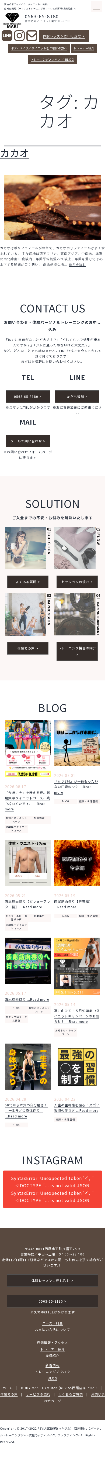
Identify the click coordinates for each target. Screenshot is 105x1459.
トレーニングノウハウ (52, 1371)
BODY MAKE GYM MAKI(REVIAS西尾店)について (59, 1387)
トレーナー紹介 (84, 48)
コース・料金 (52, 1323)
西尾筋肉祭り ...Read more (27, 999)
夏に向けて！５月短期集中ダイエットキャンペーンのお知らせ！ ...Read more (77, 1016)
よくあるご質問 (70, 1394)
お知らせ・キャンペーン (16, 819)
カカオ (14, 153)
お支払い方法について (52, 1329)
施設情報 (39, 818)
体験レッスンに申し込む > (64, 36)
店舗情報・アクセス (52, 1342)
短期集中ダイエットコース (16, 828)
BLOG (65, 801)
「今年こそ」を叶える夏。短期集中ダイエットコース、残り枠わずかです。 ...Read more (27, 800)
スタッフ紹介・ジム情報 (16, 1018)
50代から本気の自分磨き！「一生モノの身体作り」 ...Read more (26, 1110)
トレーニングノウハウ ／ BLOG (52, 59)
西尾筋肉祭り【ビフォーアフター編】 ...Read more (27, 904)
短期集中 (39, 916)
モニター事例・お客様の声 (16, 917)
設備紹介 (53, 1355)
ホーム (7, 1387)
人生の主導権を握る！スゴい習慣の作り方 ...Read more (77, 1108)
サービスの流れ (38, 1394)
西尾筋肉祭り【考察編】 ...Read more (73, 904)
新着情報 (53, 1365)
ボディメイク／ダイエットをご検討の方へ (39, 48)
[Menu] (96, 6)
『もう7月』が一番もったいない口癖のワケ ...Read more (76, 786)
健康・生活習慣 (88, 801)
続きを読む (77, 264)
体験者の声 (9, 1394)
